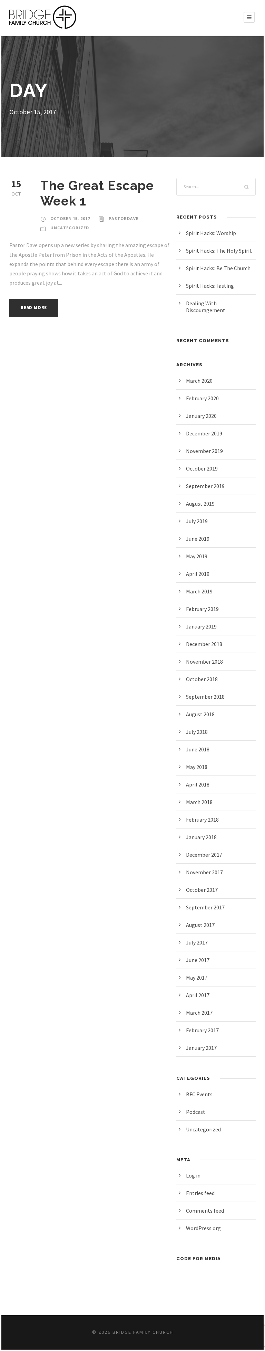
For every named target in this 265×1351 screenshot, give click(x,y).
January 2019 (201, 626)
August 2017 (200, 924)
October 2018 (202, 679)
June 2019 (197, 538)
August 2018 (200, 714)
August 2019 (200, 503)
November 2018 (204, 661)
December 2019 (204, 433)
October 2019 (202, 468)
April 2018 (197, 784)
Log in (193, 1175)
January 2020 (201, 415)
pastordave (123, 218)
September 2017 (205, 907)
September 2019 (205, 486)
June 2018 (197, 749)
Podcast (195, 1111)
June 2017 (197, 960)
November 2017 (204, 872)
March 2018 (199, 802)
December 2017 (204, 854)
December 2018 (204, 644)
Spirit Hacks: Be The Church (218, 268)
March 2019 (199, 591)
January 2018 (201, 837)
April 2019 (197, 573)
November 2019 (204, 450)
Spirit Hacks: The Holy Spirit (219, 250)
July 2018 (197, 731)
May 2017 (196, 977)
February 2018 (202, 819)
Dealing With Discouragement (205, 307)
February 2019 (202, 608)
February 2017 (202, 1030)
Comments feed (205, 1210)
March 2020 (199, 380)
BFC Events (199, 1094)
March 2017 (199, 1012)
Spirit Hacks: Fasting (210, 285)
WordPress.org (203, 1228)
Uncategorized (69, 227)
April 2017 (197, 995)
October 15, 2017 (70, 218)
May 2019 (196, 556)
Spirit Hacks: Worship (211, 233)
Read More (34, 307)
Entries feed (200, 1193)
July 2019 (197, 521)
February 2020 (202, 398)
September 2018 (205, 696)
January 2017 (201, 1047)
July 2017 (197, 942)
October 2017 (202, 889)
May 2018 (196, 766)
